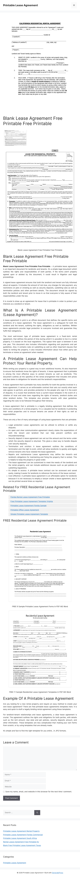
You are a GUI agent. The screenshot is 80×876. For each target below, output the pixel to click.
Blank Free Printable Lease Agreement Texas (22, 845)
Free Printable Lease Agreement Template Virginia (32, 501)
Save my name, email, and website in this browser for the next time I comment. (38, 792)
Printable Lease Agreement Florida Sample (28, 506)
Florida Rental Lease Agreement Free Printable (30, 497)
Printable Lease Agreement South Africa (20, 838)
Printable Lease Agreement (20, 5)
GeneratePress (57, 873)
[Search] (37, 812)
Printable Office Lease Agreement (25, 510)
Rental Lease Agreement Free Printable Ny (21, 842)
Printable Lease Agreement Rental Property (21, 831)
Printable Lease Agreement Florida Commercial (23, 835)
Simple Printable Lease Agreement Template (29, 514)
